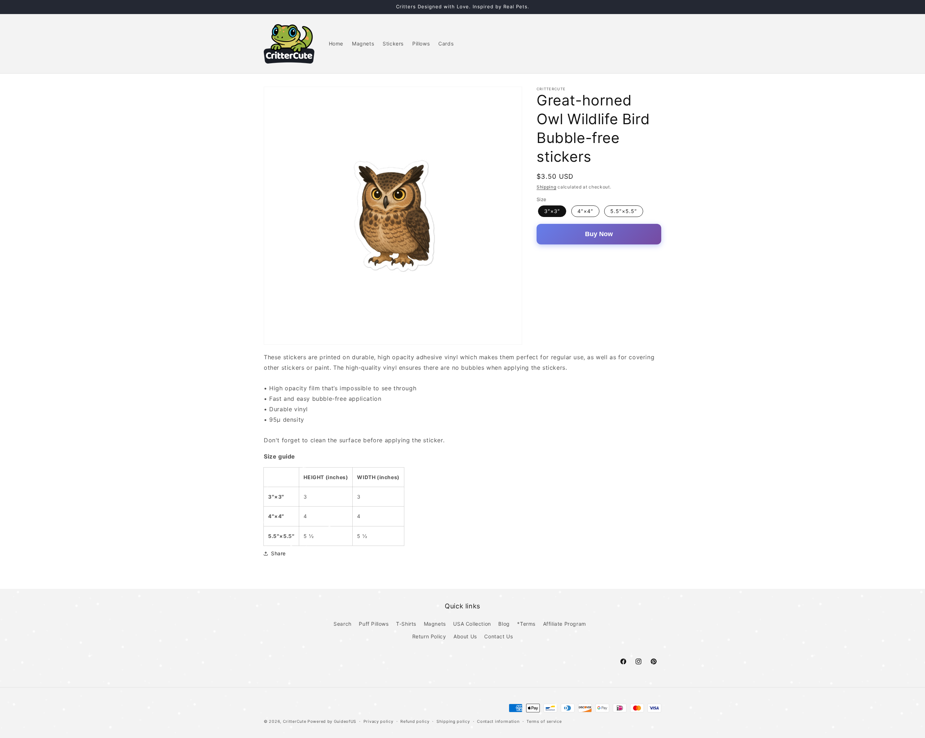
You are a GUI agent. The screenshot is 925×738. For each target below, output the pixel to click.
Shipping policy (453, 721)
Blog (503, 624)
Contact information (498, 721)
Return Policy (429, 636)
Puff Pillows (373, 624)
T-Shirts (406, 624)
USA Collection (472, 624)
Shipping (546, 187)
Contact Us (498, 636)
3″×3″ (552, 211)
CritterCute (294, 721)
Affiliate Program (564, 624)
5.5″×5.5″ (623, 211)
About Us (465, 636)
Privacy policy (378, 721)
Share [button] (278, 553)
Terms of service (544, 721)
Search (343, 624)
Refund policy (414, 721)
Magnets (435, 624)
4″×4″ (585, 211)
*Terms (526, 624)
